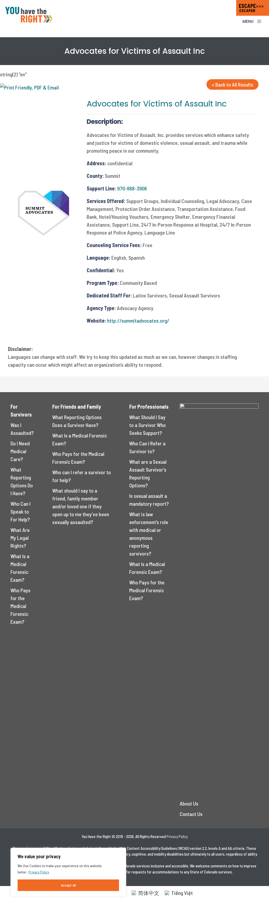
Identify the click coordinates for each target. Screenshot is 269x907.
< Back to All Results (232, 84)
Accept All (68, 885)
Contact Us (191, 814)
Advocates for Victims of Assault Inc (157, 103)
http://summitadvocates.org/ (138, 320)
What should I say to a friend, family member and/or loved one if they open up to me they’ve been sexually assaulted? (80, 506)
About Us (189, 803)
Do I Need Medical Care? (20, 451)
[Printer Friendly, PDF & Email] (29, 87)
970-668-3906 (132, 188)
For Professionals (149, 406)
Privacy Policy (38, 872)
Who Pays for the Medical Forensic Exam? (20, 606)
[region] (68, 872)
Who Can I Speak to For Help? (20, 511)
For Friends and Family (76, 406)
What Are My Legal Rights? (20, 538)
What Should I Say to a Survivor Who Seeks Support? (147, 425)
